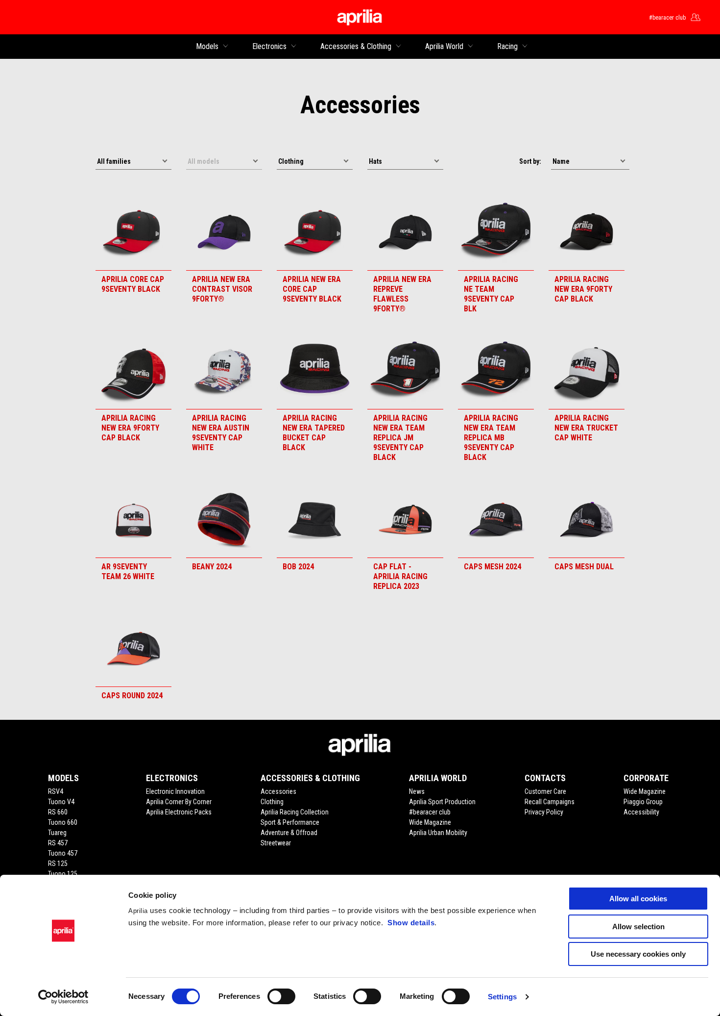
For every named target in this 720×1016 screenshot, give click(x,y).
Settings (502, 996)
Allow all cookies (638, 898)
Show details (410, 922)
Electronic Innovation (175, 791)
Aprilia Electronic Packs (179, 812)
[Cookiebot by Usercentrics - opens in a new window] (63, 997)
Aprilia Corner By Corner (179, 802)
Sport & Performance (290, 822)
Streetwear (276, 843)
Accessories (278, 791)
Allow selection (638, 926)
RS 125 (58, 863)
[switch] (281, 996)
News (417, 791)
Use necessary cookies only (638, 954)
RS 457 (58, 843)
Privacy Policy (544, 812)
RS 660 (58, 812)
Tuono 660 (62, 822)
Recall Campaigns (550, 802)
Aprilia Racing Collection (295, 812)
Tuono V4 (61, 802)
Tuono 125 (62, 874)
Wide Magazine (430, 822)
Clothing (272, 802)
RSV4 (55, 791)
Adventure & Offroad (289, 833)
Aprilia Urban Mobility (438, 833)
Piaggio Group (643, 802)
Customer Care (545, 791)
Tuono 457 (62, 853)
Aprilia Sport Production (442, 802)
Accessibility (641, 812)
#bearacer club (430, 812)
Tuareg (57, 833)
